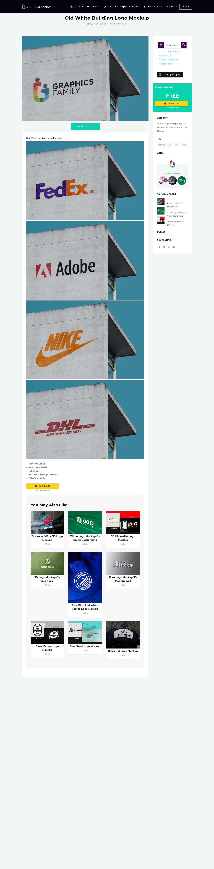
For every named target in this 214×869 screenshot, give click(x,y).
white (184, 145)
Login (185, 6)
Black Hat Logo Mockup (123, 651)
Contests (131, 6)
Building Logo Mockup (166, 124)
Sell (172, 6)
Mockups (174, 127)
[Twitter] (164, 247)
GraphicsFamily (172, 173)
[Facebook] (159, 247)
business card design (168, 60)
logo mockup (174, 51)
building (161, 145)
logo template (165, 55)
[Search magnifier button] (184, 45)
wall (176, 145)
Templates (153, 6)
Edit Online (87, 126)
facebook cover (166, 64)
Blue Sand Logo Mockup (85, 646)
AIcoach (78, 6)
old (169, 145)
